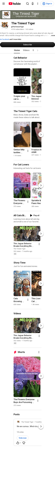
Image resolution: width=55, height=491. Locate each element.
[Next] (40, 81)
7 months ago (40, 422)
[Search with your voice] (32, 3)
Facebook (5, 39)
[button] (38, 50)
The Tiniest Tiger (19, 249)
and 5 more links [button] (15, 39)
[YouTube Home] (14, 3)
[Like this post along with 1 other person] (18, 443)
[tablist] (27, 50)
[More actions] (27, 97)
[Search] (27, 3)
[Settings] (37, 3)
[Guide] (3, 3)
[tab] (17, 50)
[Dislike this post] (24, 443)
